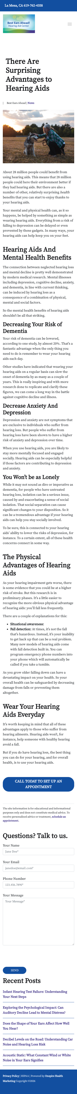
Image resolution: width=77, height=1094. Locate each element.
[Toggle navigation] (69, 23)
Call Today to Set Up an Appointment (38, 784)
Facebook (7, 1088)
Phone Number (14, 879)
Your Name (11, 845)
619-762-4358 (33, 5)
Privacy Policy (11, 1076)
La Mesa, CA (14, 5)
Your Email (11, 862)
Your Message (13, 895)
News (31, 103)
